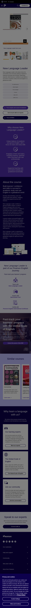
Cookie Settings (15, 598)
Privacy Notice (21, 595)
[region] (15, 591)
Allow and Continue (15, 603)
